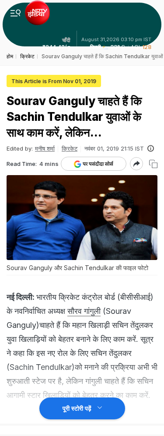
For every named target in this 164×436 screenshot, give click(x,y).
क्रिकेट (69, 148)
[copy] (153, 164)
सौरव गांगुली (84, 311)
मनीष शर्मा (45, 148)
